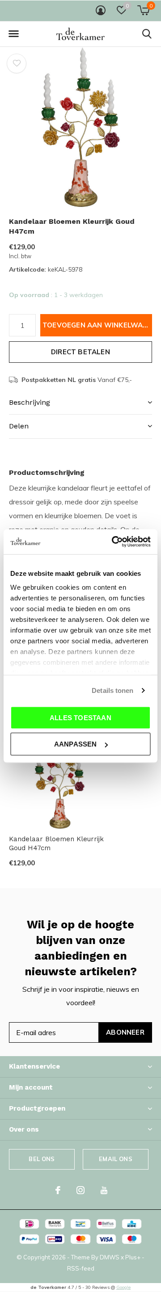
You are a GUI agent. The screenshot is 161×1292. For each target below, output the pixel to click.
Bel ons (42, 1158)
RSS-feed (80, 1268)
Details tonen (112, 690)
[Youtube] (104, 1190)
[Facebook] (57, 1190)
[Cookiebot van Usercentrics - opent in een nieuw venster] (113, 542)
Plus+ (132, 1257)
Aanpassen (75, 744)
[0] (143, 10)
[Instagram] (80, 1190)
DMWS (109, 1257)
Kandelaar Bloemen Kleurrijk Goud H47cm (56, 843)
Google (123, 1287)
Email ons (115, 1158)
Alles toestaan (80, 717)
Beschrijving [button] (29, 402)
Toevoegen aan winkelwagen (97, 325)
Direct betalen (80, 352)
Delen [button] (19, 426)
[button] (13, 34)
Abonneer (125, 1032)
